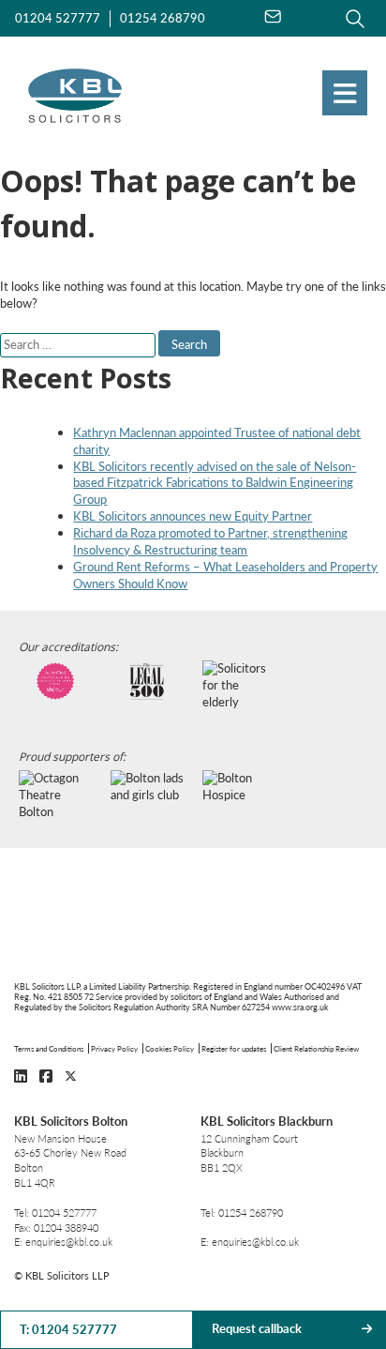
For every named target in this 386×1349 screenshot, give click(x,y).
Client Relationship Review (316, 1048)
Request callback (257, 1328)
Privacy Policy (114, 1048)
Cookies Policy (169, 1048)
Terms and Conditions (48, 1048)
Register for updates (233, 1048)
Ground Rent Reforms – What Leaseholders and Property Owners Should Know (225, 575)
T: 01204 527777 (68, 1329)
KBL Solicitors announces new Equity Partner (192, 516)
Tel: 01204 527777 (55, 1212)
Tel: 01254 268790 (241, 1212)
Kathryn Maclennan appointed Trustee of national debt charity (217, 441)
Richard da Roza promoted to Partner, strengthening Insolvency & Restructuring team (210, 541)
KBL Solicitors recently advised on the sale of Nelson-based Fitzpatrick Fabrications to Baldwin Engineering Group (214, 483)
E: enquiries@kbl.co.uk (63, 1242)
